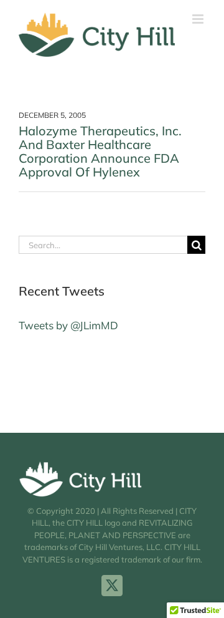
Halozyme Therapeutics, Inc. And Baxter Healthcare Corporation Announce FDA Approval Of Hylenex (100, 151)
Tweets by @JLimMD (68, 325)
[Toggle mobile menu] (198, 19)
